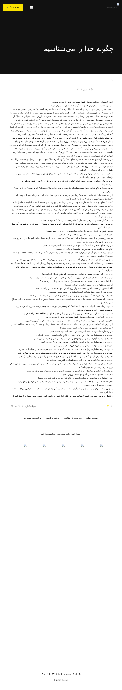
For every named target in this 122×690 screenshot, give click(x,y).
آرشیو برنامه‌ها (52, 417)
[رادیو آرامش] (113, 7)
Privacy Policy (61, 680)
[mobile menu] (31, 7)
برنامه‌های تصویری (32, 417)
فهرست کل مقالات (73, 417)
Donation (15, 7)
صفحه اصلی (92, 417)
